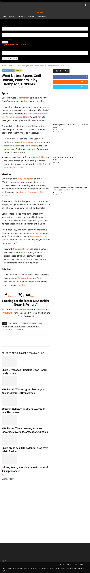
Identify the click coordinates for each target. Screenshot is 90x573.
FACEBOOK (7, 313)
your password (7, 39)
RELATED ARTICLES (12, 353)
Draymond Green (20, 249)
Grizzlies (11, 66)
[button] (85, 5)
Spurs (11, 70)
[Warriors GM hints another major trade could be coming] (9, 401)
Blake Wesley (31, 146)
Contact (12, 16)
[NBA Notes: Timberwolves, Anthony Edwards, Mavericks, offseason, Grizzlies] (9, 420)
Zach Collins (39, 157)
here (42, 133)
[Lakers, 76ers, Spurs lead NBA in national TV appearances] (9, 459)
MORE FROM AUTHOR (33, 353)
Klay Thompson (25, 178)
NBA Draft (31, 16)
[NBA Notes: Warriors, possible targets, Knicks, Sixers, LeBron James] (9, 381)
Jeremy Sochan (30, 142)
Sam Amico (7, 88)
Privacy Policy (78, 564)
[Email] (36, 340)
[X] (12, 340)
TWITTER (40, 309)
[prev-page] (2, 475)
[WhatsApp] (20, 340)
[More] (44, 340)
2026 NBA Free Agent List (63, 157)
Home (4, 66)
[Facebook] (5, 340)
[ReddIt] (28, 340)
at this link (20, 285)
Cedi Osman (23, 98)
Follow (84, 82)
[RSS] (4, 561)
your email (6, 56)
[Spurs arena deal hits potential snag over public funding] (9, 439)
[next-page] (4, 475)
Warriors (18, 70)
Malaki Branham (12, 146)
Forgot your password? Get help (14, 45)
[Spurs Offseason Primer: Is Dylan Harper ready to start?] (9, 361)
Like (85, 77)
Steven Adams (25, 278)
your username (7, 32)
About (5, 16)
